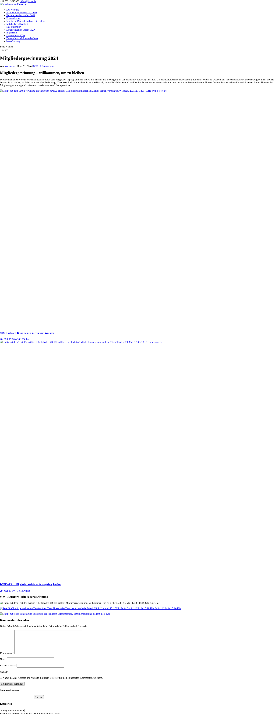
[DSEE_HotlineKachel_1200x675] (90, 608)
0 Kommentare (47, 66)
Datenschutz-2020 (15, 35)
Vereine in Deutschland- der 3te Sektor (25, 21)
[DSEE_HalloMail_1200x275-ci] (55, 613)
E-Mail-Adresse (8, 665)
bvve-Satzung (13, 41)
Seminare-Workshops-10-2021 (21, 12)
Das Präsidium (13, 26)
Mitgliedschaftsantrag (17, 24)
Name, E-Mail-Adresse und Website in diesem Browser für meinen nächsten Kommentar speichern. (53, 677)
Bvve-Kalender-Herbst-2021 (20, 15)
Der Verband (12, 9)
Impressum (11, 32)
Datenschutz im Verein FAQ (20, 29)
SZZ (35, 66)
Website (4, 672)
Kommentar (7, 653)
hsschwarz (9, 66)
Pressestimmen (13, 18)
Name (3, 659)
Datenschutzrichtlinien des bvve (22, 38)
